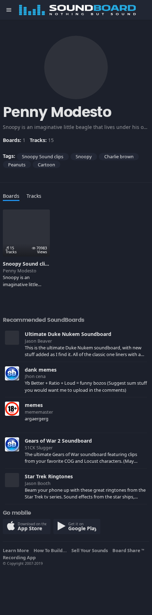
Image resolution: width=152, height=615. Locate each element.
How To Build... (51, 550)
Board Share (128, 550)
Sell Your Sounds (90, 550)
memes (34, 405)
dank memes (41, 369)
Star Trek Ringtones (49, 476)
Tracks (34, 196)
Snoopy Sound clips (27, 263)
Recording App (20, 557)
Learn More (17, 550)
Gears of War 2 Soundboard (58, 440)
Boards (11, 196)
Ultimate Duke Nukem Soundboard (68, 334)
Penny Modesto (19, 270)
